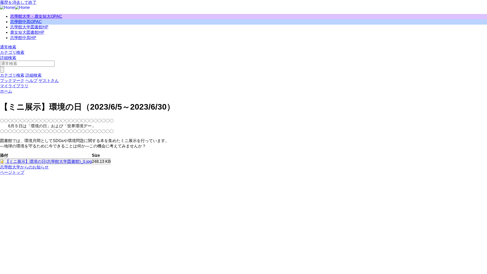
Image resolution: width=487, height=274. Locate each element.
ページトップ (12, 172)
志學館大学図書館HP (29, 27)
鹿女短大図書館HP (27, 32)
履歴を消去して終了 (18, 2)
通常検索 (8, 47)
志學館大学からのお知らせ (24, 167)
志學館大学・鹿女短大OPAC (36, 16)
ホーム (6, 91)
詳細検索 (8, 58)
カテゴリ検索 (12, 52)
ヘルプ (31, 80)
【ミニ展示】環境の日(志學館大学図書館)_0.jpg (48, 161)
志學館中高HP (23, 38)
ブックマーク (12, 80)
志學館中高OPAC (26, 22)
